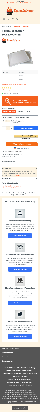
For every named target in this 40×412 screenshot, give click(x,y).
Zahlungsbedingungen (20, 336)
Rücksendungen (27, 371)
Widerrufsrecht (32, 373)
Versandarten (7, 357)
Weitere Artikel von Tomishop (12, 186)
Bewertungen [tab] (6, 178)
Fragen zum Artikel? (9, 188)
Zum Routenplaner (20, 303)
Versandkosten (9, 392)
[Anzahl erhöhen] (11, 128)
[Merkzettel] (12, 19)
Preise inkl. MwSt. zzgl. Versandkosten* (14, 84)
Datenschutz (16, 376)
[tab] (19, 172)
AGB (24, 373)
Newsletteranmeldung (28, 368)
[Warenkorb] (20, 18)
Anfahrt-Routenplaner (13, 371)
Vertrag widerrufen (20, 408)
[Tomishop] (11, 40)
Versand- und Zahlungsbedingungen (19, 379)
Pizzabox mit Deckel (9, 112)
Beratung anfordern (20, 236)
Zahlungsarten (7, 361)
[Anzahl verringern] (4, 128)
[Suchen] (8, 19)
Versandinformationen (20, 269)
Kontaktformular (7, 373)
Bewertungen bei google (16, 385)
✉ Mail (31, 3)
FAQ (17, 368)
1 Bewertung (6, 90)
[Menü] (4, 19)
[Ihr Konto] (17, 19)
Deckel (28, 112)
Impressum (17, 373)
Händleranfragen (26, 382)
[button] (26, 137)
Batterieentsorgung (13, 382)
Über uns (29, 385)
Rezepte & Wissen (9, 368)
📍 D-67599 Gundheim (13, 3)
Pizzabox (20, 112)
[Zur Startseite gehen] (20, 11)
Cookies (24, 376)
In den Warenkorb (26, 128)
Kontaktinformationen (10, 349)
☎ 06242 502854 (24, 3)
